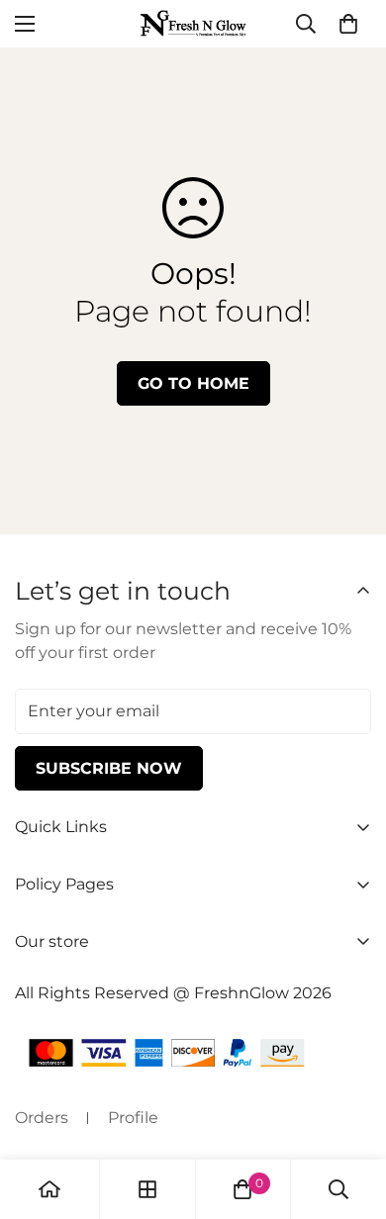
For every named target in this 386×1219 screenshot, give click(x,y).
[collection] (147, 1189)
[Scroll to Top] (350, 1114)
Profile (133, 1117)
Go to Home (193, 383)
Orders (41, 1117)
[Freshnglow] (193, 23)
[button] (348, 24)
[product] (49, 1189)
